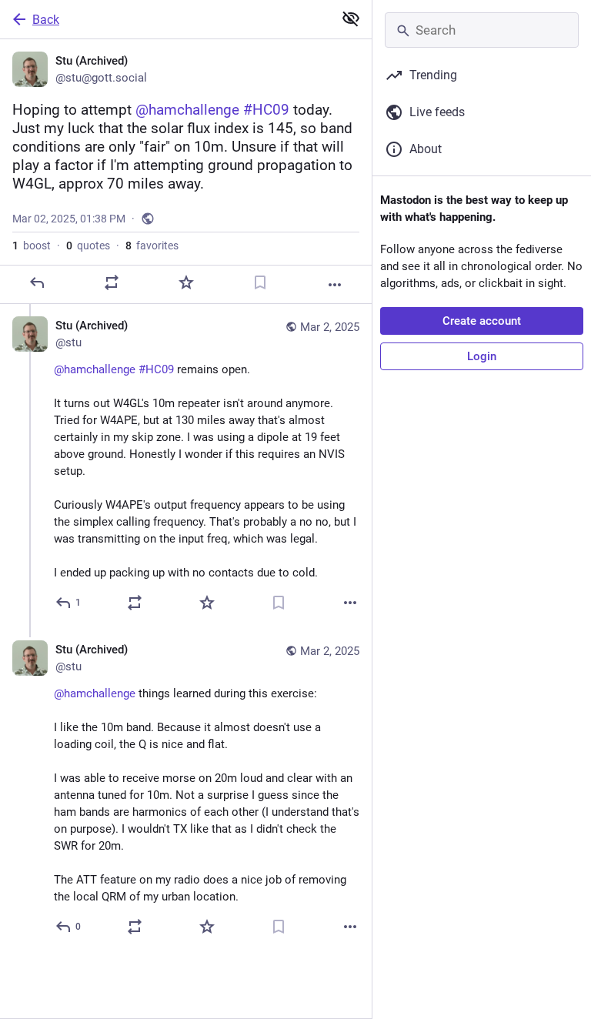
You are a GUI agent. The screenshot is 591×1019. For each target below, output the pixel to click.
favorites (152, 245)
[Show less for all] (351, 18)
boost (31, 245)
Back (45, 19)
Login (481, 356)
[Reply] (37, 282)
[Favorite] (186, 282)
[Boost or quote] (111, 282)
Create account (481, 321)
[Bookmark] (260, 282)
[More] (335, 285)
